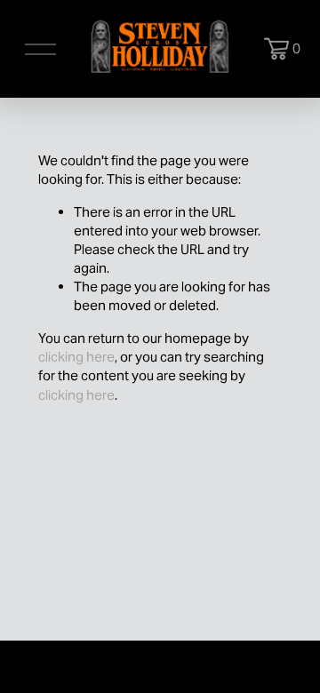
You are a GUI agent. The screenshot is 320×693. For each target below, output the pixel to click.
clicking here (76, 356)
